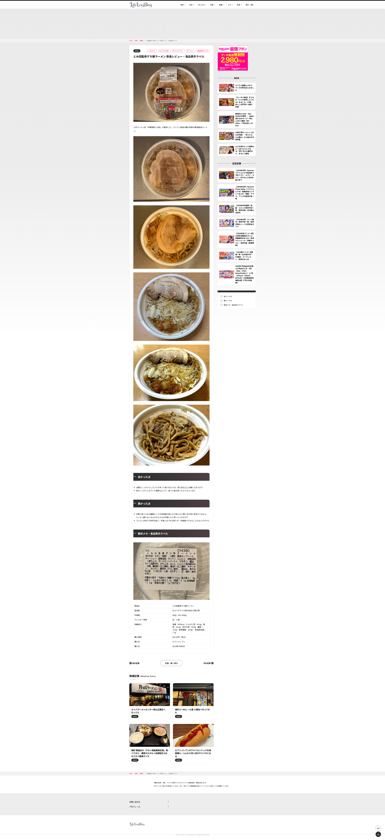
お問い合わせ (134, 802)
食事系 (137, 51)
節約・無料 (250, 5)
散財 (182, 5)
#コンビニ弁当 (163, 51)
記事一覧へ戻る (171, 663)
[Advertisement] (192, 24)
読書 (211, 5)
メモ (229, 5)
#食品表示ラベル (202, 51)
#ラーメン (190, 51)
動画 (220, 5)
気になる (201, 5)
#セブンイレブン (177, 51)
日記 (190, 5)
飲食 (238, 5)
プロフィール (134, 806)
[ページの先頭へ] (378, 834)
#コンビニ (152, 51)
